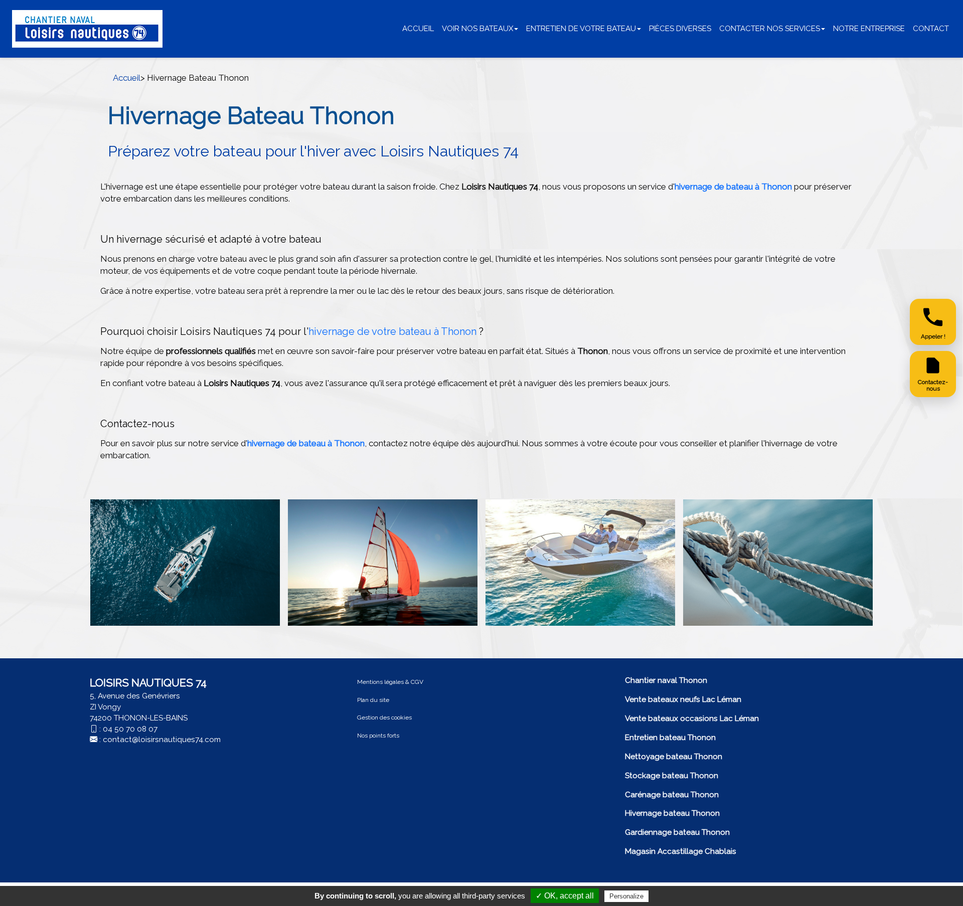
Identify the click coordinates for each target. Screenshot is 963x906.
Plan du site (373, 699)
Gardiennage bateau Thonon (677, 832)
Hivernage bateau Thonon (672, 813)
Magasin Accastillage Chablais (680, 851)
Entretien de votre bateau (581, 28)
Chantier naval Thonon (666, 680)
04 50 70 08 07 (130, 729)
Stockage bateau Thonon (671, 775)
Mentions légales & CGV (390, 681)
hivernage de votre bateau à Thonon (393, 331)
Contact (931, 28)
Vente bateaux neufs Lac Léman (683, 699)
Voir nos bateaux (477, 28)
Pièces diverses (680, 28)
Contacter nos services (769, 28)
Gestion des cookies (384, 717)
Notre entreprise (869, 28)
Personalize (626, 896)
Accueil (418, 28)
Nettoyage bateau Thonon (673, 756)
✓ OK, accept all (565, 895)
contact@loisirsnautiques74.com (162, 739)
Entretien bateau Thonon (670, 737)
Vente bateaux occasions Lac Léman (692, 718)
